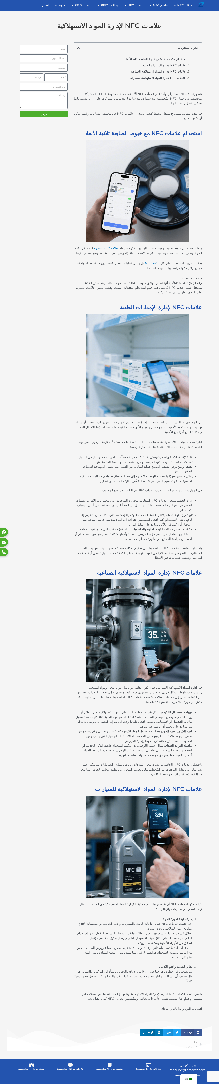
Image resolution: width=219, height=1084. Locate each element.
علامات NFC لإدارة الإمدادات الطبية (164, 65)
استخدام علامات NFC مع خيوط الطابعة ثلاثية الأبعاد (155, 59)
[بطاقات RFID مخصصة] (31, 1065)
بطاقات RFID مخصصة (31, 1069)
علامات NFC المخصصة (70, 1069)
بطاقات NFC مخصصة (148, 1069)
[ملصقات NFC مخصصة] (109, 1065)
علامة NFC (152, 263)
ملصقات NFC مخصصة (109, 1069)
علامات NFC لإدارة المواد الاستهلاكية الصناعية (158, 71)
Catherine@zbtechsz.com (186, 1070)
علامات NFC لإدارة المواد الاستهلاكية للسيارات (158, 78)
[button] (78, 47)
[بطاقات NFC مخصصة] (148, 1065)
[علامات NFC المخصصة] (70, 1065)
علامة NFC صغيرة (106, 248)
